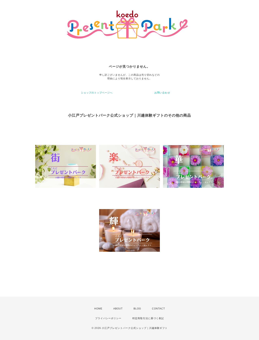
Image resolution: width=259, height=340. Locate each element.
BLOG (137, 308)
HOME (98, 308)
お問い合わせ (162, 92)
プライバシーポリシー (108, 318)
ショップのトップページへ (97, 92)
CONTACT (158, 308)
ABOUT (118, 308)
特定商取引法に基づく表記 (148, 318)
